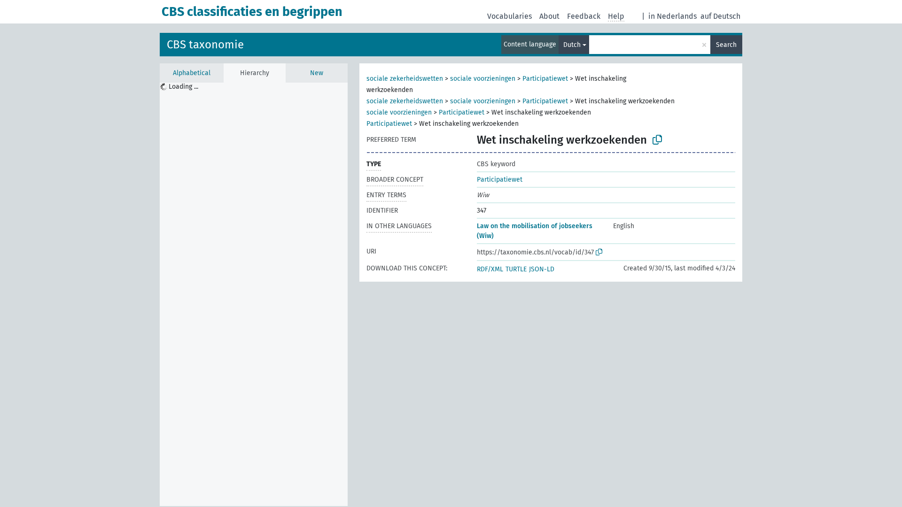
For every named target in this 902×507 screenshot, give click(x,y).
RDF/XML (490, 269)
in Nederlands (672, 16)
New (316, 73)
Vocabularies (509, 16)
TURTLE (516, 269)
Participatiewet (545, 79)
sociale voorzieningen (482, 79)
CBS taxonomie (205, 44)
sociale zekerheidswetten (404, 79)
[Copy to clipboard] (657, 140)
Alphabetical (191, 73)
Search (726, 45)
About (549, 16)
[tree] (254, 294)
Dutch (572, 45)
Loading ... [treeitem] (183, 87)
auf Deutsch (720, 16)
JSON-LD (541, 269)
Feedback (583, 16)
